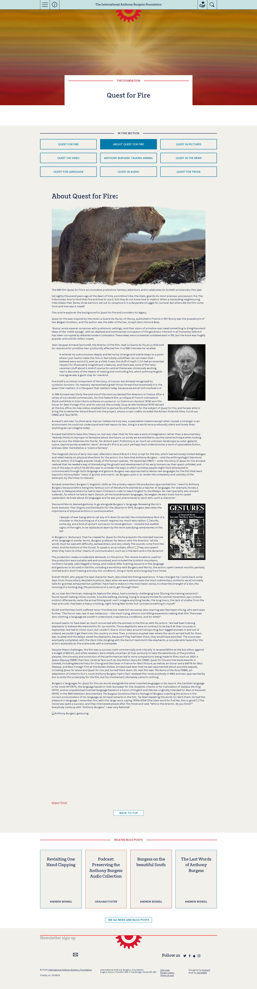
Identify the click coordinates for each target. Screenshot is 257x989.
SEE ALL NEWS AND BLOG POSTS (128, 920)
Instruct (206, 970)
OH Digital (202, 972)
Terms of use (167, 975)
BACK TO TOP (128, 813)
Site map (165, 970)
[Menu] (45, 4)
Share (55, 802)
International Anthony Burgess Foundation (70, 970)
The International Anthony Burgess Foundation (128, 4)
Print (64, 802)
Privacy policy (167, 972)
